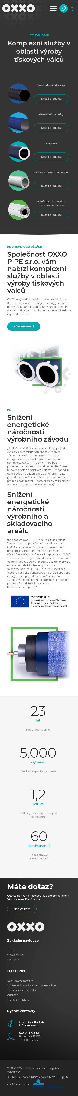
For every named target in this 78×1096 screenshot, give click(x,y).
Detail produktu (51, 98)
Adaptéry (13, 995)
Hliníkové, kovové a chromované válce (31, 985)
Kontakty (13, 959)
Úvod (10, 950)
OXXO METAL (16, 955)
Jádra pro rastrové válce (22, 990)
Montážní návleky (18, 999)
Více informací (24, 326)
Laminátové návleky (20, 980)
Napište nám (63, 8)
